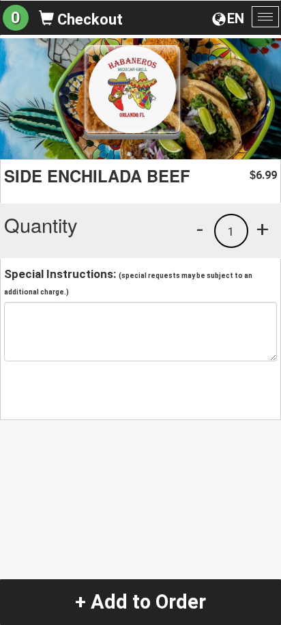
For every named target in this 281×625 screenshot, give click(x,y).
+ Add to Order (140, 601)
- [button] (199, 229)
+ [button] (262, 229)
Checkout (88, 19)
